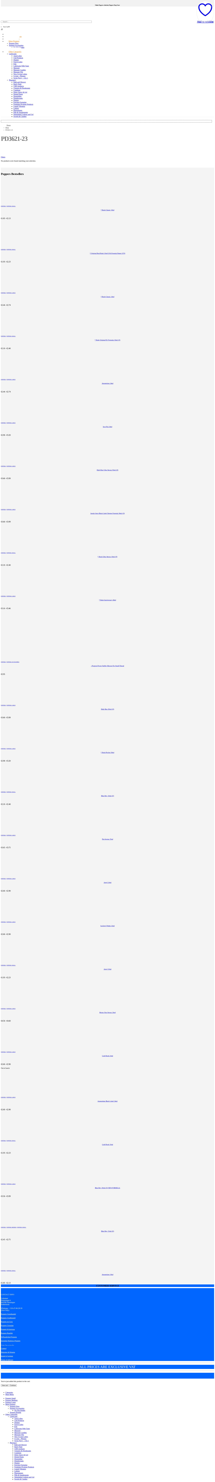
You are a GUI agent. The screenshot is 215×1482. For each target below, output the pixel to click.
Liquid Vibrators (19, 106)
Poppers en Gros (7, 1322)
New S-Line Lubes (20, 74)
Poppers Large (10, 292)
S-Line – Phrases (19, 76)
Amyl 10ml (107, 969)
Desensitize (17, 96)
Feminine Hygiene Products (23, 104)
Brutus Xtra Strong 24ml (107, 1012)
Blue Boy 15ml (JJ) (107, 1231)
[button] (3, 157)
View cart (5, 1385)
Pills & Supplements (20, 112)
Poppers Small (11, 206)
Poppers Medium (11, 1227)
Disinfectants (18, 98)
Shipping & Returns (8, 1352)
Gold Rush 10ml (107, 1144)
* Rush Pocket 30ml (107, 752)
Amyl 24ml (107, 882)
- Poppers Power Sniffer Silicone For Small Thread (107, 666)
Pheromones (17, 110)
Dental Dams (18, 94)
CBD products (18, 86)
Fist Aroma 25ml (107, 839)
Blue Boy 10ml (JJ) (107, 796)
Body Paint (17, 84)
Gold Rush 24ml (107, 1056)
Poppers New (14, 43)
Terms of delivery (7, 1360)
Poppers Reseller (7, 1333)
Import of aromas (7, 1356)
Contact (3, 1348)
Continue (13, 1385)
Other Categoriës (15, 52)
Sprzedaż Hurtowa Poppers (10, 1341)
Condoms (16, 90)
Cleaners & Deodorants (21, 88)
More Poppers (14, 41)
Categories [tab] (9, 1392)
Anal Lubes (17, 56)
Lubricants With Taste (21, 66)
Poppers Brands (15, 1412)
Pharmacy (12, 80)
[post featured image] (107, 189)
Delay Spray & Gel (20, 92)
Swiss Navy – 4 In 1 (20, 78)
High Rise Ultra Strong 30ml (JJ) (107, 470)
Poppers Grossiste (7, 1326)
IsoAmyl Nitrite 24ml (107, 926)
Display (16, 60)
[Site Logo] (26, 20)
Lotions (16, 108)
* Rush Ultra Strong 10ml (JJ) (107, 557)
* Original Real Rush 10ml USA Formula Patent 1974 (107, 253)
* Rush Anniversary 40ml (107, 600)
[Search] (2, 24)
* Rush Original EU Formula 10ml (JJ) (107, 340)
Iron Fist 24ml (107, 427)
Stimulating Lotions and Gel (23, 114)
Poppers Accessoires (16, 45)
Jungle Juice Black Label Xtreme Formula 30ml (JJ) (107, 513)
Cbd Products (18, 58)
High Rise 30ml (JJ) (107, 709)
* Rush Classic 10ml (107, 210)
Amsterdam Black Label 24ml (107, 1101)
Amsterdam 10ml (107, 1274)
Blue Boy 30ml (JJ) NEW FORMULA (107, 1188)
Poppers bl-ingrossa (8, 1329)
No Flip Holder (19, 1410)
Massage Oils (18, 72)
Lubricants (12, 54)
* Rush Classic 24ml (107, 297)
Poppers (3, 206)
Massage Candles (19, 70)
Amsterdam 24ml (107, 383)
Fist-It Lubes (17, 62)
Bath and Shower (19, 82)
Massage (16, 68)
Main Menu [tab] (9, 1394)
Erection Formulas (19, 102)
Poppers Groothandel (8, 1314)
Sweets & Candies (19, 116)
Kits (14, 64)
